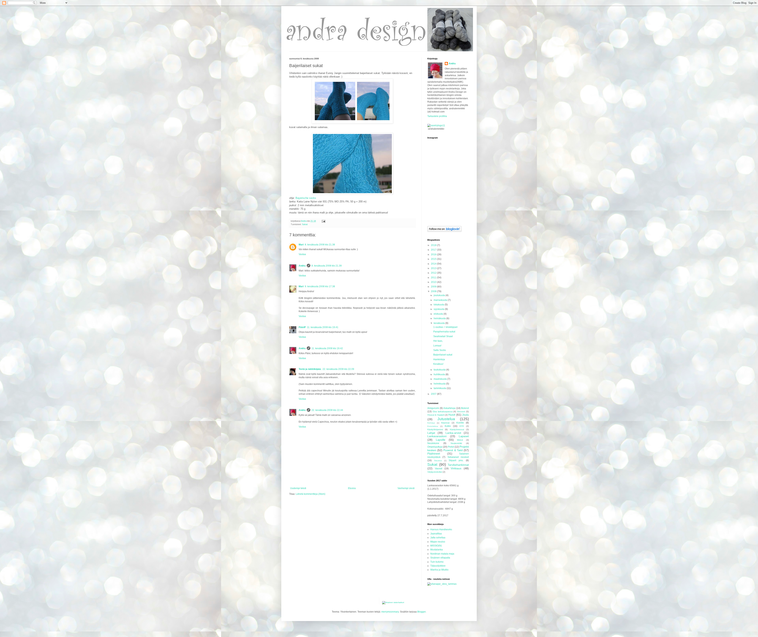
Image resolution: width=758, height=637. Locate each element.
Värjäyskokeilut (434, 472)
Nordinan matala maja (442, 553)
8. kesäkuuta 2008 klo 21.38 (320, 244)
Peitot (451, 446)
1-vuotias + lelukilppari (445, 327)
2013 (434, 268)
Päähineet (433, 453)
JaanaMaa (436, 533)
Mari (301, 244)
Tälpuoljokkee (438, 565)
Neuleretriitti (456, 443)
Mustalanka (436, 549)
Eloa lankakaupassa (442, 411)
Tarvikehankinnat (458, 464)
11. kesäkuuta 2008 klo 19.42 (327, 348)
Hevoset (461, 411)
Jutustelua (446, 419)
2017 (434, 249)
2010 (434, 282)
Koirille (460, 422)
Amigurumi (433, 408)
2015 (434, 259)
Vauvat (438, 468)
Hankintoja (439, 359)
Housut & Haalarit (435, 415)
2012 (434, 272)
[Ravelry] (436, 125)
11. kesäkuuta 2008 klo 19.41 (322, 327)
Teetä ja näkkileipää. (310, 369)
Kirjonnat (445, 423)
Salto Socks (439, 350)
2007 (434, 394)
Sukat (305, 224)
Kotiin (448, 426)
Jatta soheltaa (437, 537)
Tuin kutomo (437, 561)
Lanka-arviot (453, 432)
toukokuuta (440, 369)
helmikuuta (440, 383)
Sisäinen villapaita (440, 557)
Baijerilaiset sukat (442, 354)
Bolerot (465, 408)
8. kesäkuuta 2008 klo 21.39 (326, 265)
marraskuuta (441, 300)
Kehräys (431, 423)
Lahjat (431, 432)
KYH (462, 426)
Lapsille (440, 439)
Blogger (421, 611)
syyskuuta (439, 309)
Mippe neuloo (437, 541)
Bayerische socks (306, 197)
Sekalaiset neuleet (458, 457)
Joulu (465, 414)
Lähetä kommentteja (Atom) (310, 494)
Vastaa (302, 254)
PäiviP (302, 327)
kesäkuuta (439, 323)
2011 (434, 277)
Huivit (451, 414)
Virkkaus (456, 468)
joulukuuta (440, 295)
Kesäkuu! (438, 364)
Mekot (460, 440)
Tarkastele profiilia (437, 116)
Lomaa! (437, 345)
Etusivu (352, 488)
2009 (434, 286)
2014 (434, 263)
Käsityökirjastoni (435, 429)
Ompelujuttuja (434, 446)
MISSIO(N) (436, 545)
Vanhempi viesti (406, 488)
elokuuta (439, 313)
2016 (434, 254)
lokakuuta (439, 304)
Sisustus (438, 460)
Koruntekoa (432, 426)
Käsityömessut (457, 429)
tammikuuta (440, 388)
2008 (434, 291)
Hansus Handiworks (441, 529)
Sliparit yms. (456, 460)
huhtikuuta (440, 374)
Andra (302, 265)
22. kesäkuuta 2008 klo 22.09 (338, 369)
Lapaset (464, 436)
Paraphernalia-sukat (444, 331)
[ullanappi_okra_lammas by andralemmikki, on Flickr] (442, 584)
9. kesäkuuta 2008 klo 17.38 (320, 286)
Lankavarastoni (437, 436)
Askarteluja (449, 408)
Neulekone (433, 443)
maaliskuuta (440, 379)
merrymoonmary (390, 611)
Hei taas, (438, 341)
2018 (434, 245)
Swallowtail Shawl (443, 336)
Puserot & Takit (452, 450)
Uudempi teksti (298, 488)
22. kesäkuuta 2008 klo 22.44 (327, 410)
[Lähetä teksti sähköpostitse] (323, 221)
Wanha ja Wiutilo (439, 569)
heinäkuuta (440, 318)
